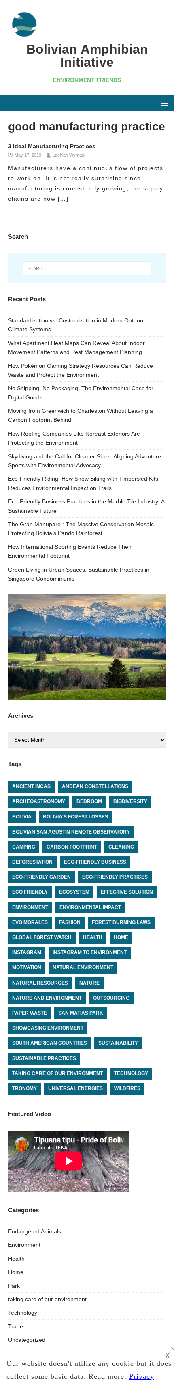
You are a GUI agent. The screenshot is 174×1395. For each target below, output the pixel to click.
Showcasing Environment (47, 1028)
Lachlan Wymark (69, 155)
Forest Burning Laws (121, 922)
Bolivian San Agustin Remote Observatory (71, 832)
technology (131, 1073)
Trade (15, 1326)
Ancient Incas (31, 786)
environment (30, 907)
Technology (22, 1312)
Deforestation (32, 862)
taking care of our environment (57, 1073)
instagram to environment (90, 952)
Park (14, 1286)
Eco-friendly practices (115, 877)
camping (23, 847)
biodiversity (130, 801)
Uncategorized (26, 1340)
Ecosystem (74, 892)
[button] (163, 102)
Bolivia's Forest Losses (75, 817)
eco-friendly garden (41, 877)
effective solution (127, 892)
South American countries (49, 1043)
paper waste (29, 1013)
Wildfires (127, 1088)
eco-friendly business (95, 862)
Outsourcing (111, 998)
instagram (26, 952)
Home (15, 1272)
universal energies (75, 1088)
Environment (24, 1245)
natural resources (40, 983)
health (92, 937)
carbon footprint (72, 847)
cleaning (121, 847)
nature (89, 983)
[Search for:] (87, 268)
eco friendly (30, 892)
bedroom (89, 801)
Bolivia (22, 817)
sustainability (118, 1043)
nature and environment (47, 998)
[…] (63, 198)
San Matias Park (80, 1013)
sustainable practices (44, 1058)
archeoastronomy (38, 801)
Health (16, 1258)
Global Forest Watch (42, 937)
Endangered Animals (34, 1231)
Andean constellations (95, 786)
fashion (70, 922)
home (121, 937)
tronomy (24, 1088)
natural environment (83, 967)
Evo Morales (30, 922)
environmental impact (90, 907)
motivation (26, 967)
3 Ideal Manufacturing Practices (51, 146)
